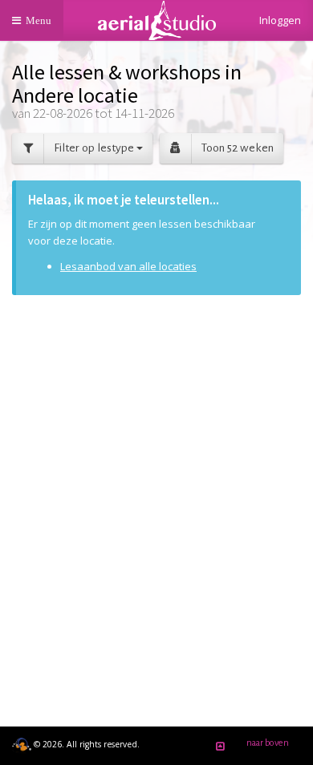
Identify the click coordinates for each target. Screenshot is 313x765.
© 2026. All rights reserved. (85, 744)
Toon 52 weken (237, 148)
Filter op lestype (95, 148)
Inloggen (280, 20)
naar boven (267, 742)
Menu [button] (42, 27)
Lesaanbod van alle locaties (128, 266)
